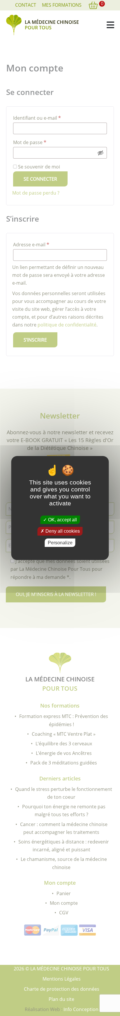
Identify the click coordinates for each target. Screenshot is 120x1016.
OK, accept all (62, 519)
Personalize (60, 542)
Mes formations (62, 5)
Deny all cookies (62, 531)
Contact (25, 5)
